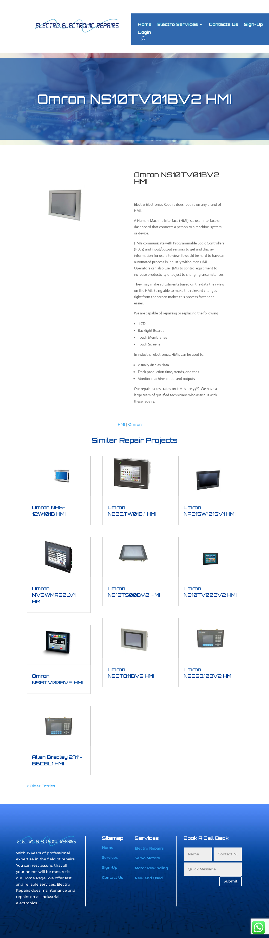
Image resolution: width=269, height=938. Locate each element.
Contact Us (112, 877)
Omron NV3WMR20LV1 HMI (54, 594)
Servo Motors (147, 858)
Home (145, 25)
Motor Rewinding (151, 868)
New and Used (149, 878)
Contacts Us (223, 25)
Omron (135, 424)
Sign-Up (253, 25)
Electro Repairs (149, 848)
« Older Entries (41, 786)
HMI (121, 424)
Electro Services (177, 25)
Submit (230, 881)
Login (144, 33)
